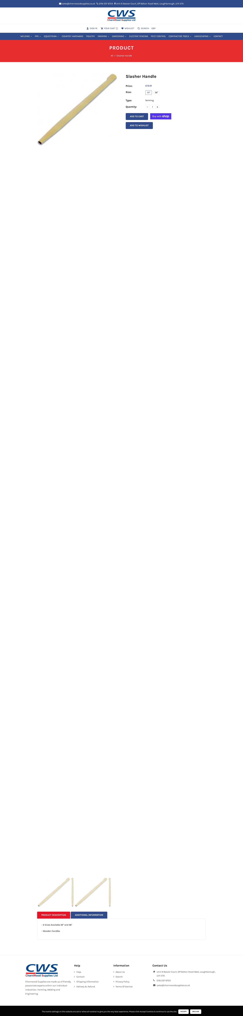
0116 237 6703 (105, 3)
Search (119, 976)
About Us (120, 972)
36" (156, 92)
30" (148, 92)
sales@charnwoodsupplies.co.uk (78, 3)
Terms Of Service (124, 986)
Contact (80, 976)
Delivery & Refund (85, 986)
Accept (183, 1011)
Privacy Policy (122, 981)
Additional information (89, 915)
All (112, 55)
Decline (195, 1011)
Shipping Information (87, 981)
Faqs (78, 972)
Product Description (53, 915)
